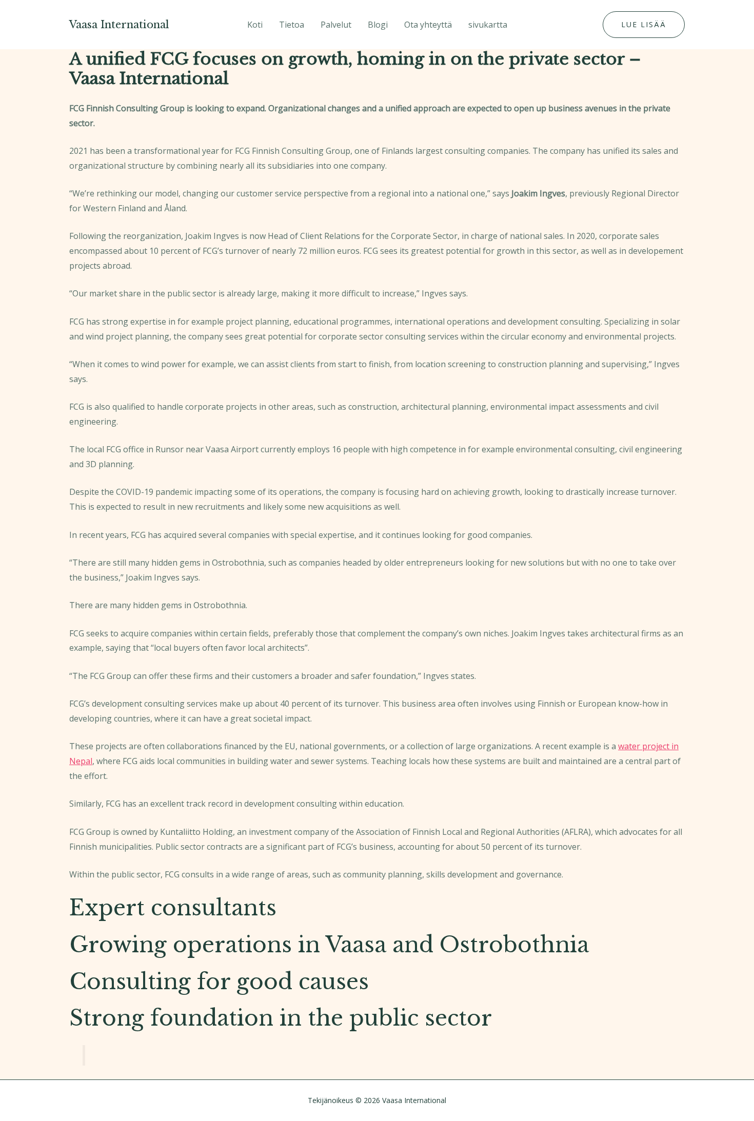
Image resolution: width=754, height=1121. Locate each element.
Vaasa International (119, 24)
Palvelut (336, 24)
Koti (255, 24)
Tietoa (291, 24)
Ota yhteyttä (428, 24)
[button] (644, 24)
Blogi (378, 24)
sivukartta (487, 24)
